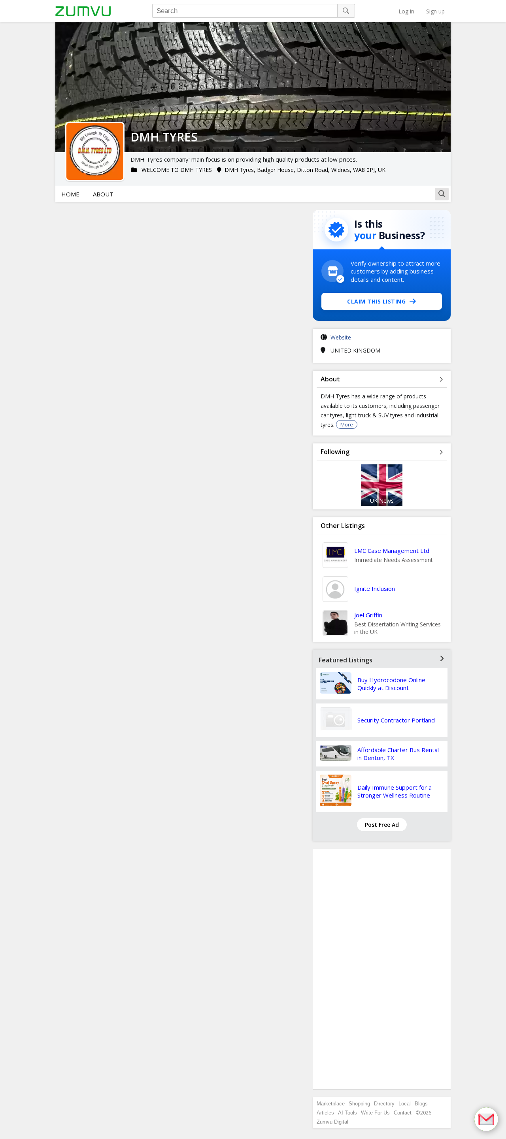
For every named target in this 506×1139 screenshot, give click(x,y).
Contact (403, 1112)
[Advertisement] (382, 969)
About (103, 194)
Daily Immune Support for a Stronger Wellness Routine (394, 791)
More (346, 424)
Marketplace (331, 1103)
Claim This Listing (376, 301)
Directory (384, 1103)
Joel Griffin (368, 615)
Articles (325, 1112)
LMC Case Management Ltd (391, 550)
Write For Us (375, 1112)
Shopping (359, 1103)
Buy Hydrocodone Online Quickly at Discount (391, 684)
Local (404, 1103)
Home (70, 194)
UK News (382, 500)
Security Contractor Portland (396, 720)
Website (340, 337)
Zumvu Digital (332, 1121)
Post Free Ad (382, 824)
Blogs (421, 1103)
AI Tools (347, 1112)
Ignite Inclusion (374, 588)
